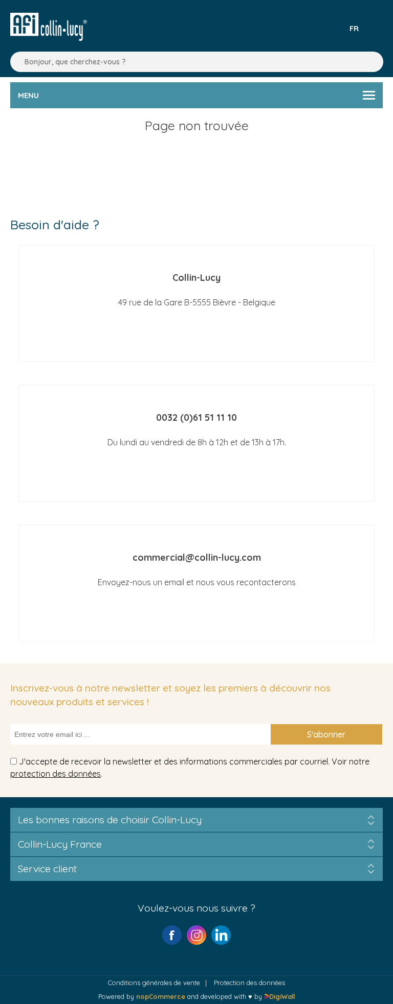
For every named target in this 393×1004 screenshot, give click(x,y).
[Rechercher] (15, 62)
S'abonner (326, 734)
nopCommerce (160, 996)
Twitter (221, 935)
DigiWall (281, 996)
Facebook (172, 935)
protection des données (55, 774)
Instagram (196, 935)
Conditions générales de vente (154, 982)
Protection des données (249, 982)
